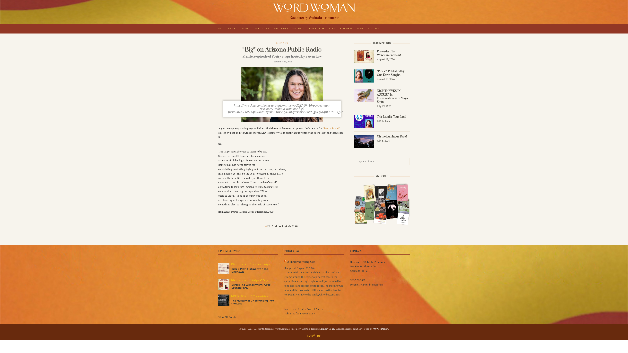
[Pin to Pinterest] (276, 226)
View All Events (227, 317)
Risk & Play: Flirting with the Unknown (249, 270)
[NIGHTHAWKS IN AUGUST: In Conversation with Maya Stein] (364, 95)
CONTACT (373, 28)
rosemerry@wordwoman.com (366, 284)
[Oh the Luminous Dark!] (364, 141)
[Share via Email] (296, 226)
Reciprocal (290, 268)
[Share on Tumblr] (282, 226)
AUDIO (244, 28)
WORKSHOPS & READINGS (289, 28)
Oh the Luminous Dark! (392, 136)
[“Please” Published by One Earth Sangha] (364, 76)
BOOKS (231, 28)
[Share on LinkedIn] (280, 226)
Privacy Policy (328, 328)
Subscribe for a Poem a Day (299, 313)
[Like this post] (268, 226)
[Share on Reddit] (286, 226)
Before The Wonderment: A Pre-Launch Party (251, 286)
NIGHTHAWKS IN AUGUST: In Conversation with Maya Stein (392, 96)
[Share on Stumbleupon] (289, 226)
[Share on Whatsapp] (293, 226)
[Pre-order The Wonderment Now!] (364, 56)
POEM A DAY (262, 28)
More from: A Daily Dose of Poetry (303, 309)
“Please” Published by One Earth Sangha (390, 73)
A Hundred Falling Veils (301, 262)
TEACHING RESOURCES (322, 28)
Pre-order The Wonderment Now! (389, 53)
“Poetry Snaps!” (331, 128)
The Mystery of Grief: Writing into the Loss (252, 302)
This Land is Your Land (391, 117)
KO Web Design (380, 328)
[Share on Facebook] (272, 226)
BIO (220, 28)
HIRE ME (344, 28)
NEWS (360, 28)
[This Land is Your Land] (364, 121)
